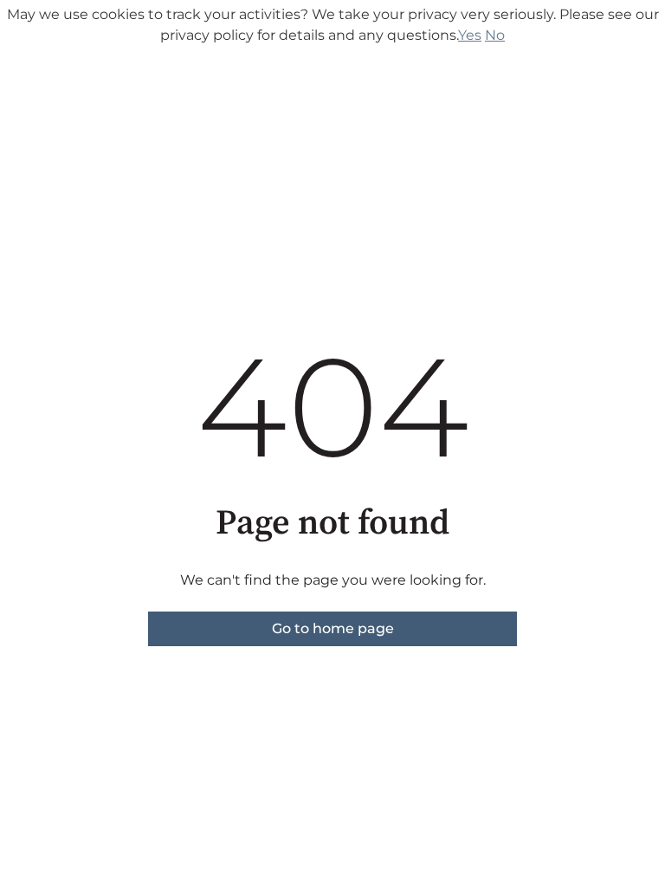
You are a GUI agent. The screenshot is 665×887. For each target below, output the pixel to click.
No (495, 35)
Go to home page (333, 628)
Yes (469, 35)
